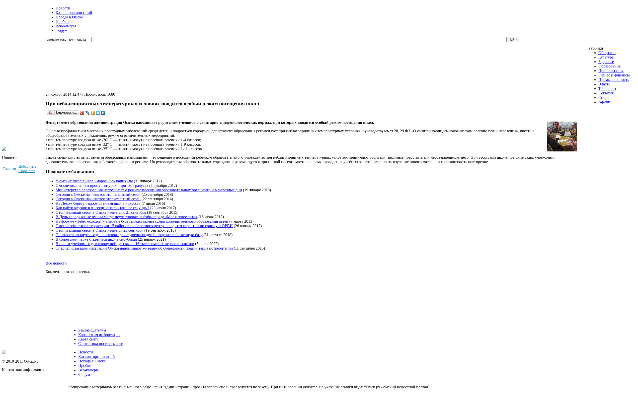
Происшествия (611, 70)
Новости (63, 8)
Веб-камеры (66, 26)
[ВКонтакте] (103, 113)
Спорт (603, 97)
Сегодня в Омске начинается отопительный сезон (98, 194)
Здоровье (606, 62)
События (606, 93)
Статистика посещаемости (100, 343)
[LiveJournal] (87, 113)
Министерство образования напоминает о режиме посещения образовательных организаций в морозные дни (149, 190)
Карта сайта (88, 339)
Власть (604, 84)
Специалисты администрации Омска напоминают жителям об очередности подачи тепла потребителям (144, 248)
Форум (61, 30)
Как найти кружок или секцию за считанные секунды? (102, 208)
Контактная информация (99, 335)
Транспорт (607, 88)
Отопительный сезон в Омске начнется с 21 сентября (101, 212)
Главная (9, 169)
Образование (609, 66)
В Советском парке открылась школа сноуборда (96, 239)
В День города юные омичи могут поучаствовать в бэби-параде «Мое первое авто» (126, 217)
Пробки (62, 21)
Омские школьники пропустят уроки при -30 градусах (102, 185)
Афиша (604, 102)
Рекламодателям (92, 330)
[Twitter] (98, 113)
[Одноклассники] (92, 113)
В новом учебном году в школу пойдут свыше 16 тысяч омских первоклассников (125, 244)
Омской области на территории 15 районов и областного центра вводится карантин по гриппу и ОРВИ (144, 226)
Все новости (56, 263)
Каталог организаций (74, 12)
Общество (607, 53)
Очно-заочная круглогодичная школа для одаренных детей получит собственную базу (129, 235)
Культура (606, 57)
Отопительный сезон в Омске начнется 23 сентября (99, 230)
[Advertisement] (607, 142)
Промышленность (613, 79)
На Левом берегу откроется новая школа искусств (98, 203)
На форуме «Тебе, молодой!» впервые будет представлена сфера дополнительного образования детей (142, 221)
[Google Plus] (82, 113)
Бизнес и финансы (614, 75)
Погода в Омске (69, 17)
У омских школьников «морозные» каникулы (94, 181)
